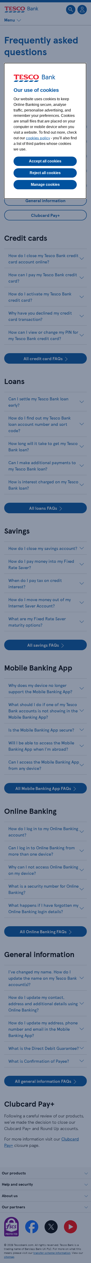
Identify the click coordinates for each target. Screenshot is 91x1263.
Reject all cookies (45, 173)
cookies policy (38, 137)
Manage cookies (45, 185)
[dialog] (45, 131)
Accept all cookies (45, 161)
